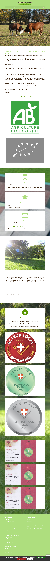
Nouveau (8, 274)
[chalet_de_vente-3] (25, 270)
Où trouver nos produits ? (25, 96)
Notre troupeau (9, 527)
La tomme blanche (31, 523)
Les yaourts (29, 521)
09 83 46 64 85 (10, 542)
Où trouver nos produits (10, 528)
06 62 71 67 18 (13, 225)
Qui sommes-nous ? (10, 521)
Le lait (28, 519)
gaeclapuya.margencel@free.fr (17, 226)
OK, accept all (41, 557)
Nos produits (8, 523)
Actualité (29, 274)
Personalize (30, 559)
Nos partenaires (9, 525)
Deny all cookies (22, 559)
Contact (7, 530)
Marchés (8, 290)
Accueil (7, 519)
